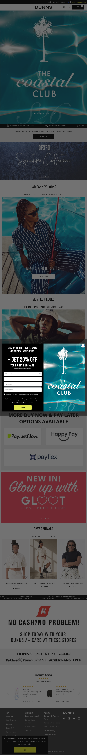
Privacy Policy (15, 402)
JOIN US (23, 407)
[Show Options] (40, 374)
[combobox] (22, 374)
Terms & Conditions (28, 402)
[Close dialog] (83, 345)
